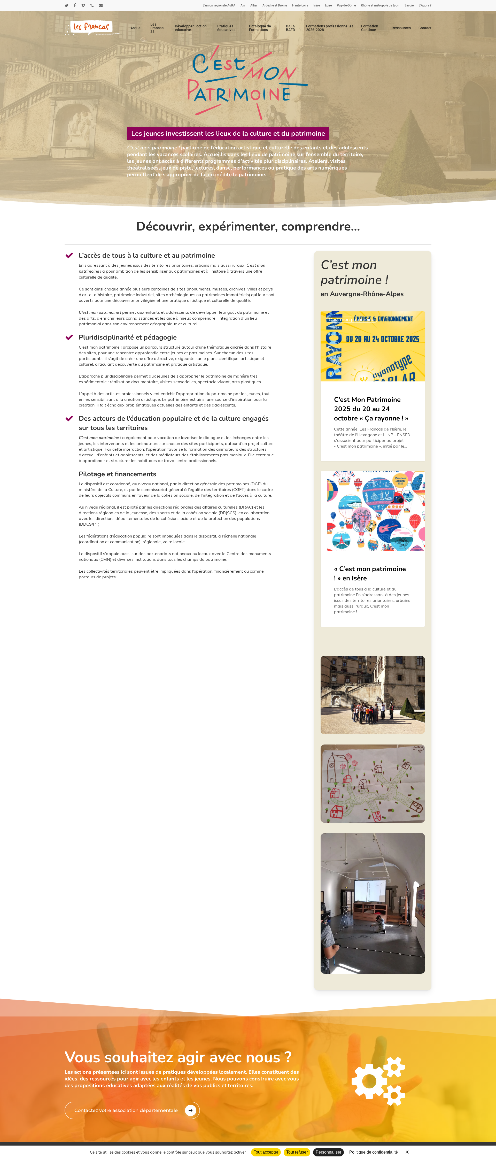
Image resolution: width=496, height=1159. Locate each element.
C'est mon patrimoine (351, 319)
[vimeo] (83, 5)
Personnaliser (328, 1152)
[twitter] (66, 5)
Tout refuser (297, 1152)
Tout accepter (266, 1152)
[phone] (92, 5)
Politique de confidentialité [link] (373, 1152)
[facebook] (75, 5)
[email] (101, 5)
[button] (132, 1110)
